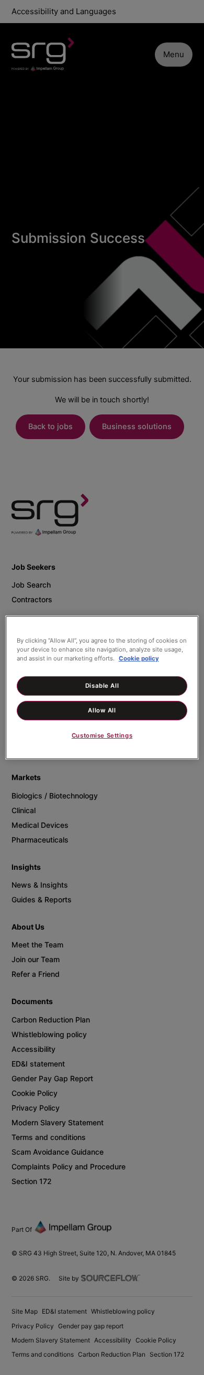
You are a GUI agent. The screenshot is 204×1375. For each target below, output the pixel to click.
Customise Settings (102, 736)
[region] (102, 687)
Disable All (102, 685)
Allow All (102, 710)
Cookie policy (139, 658)
